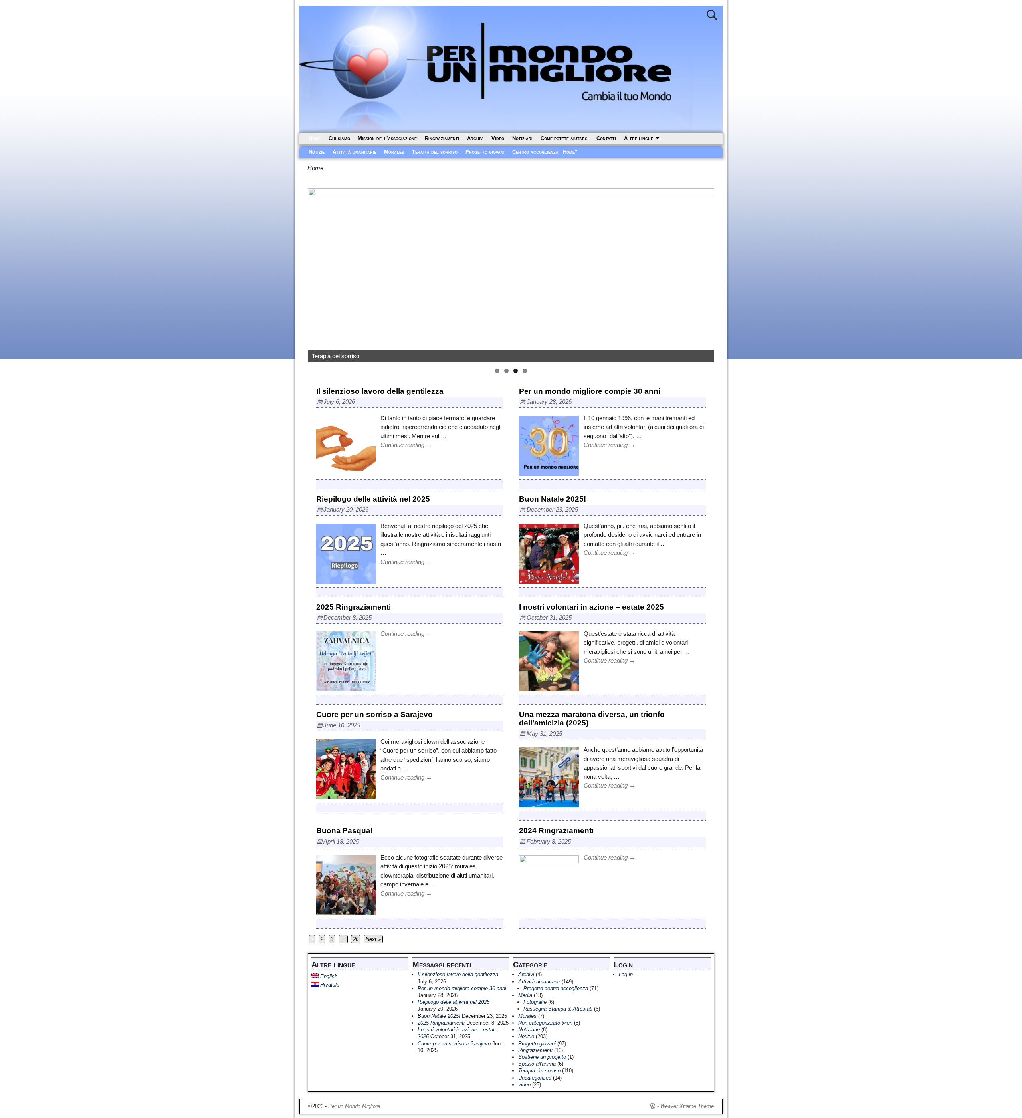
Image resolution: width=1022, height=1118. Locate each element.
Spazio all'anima (537, 1064)
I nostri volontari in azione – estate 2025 (591, 607)
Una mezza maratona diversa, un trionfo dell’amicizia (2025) (592, 718)
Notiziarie (529, 1030)
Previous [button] (318, 273)
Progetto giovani (485, 152)
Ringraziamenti (442, 138)
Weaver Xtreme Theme (687, 1106)
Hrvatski (329, 985)
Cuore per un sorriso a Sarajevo (374, 714)
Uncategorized (534, 1078)
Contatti (606, 138)
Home (315, 138)
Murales (394, 152)
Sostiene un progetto (542, 1057)
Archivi (475, 138)
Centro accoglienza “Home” (545, 152)
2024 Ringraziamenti (556, 830)
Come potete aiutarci (565, 138)
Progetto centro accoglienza (555, 988)
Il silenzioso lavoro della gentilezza (380, 391)
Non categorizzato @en (545, 1023)
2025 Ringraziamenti (353, 607)
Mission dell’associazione (387, 138)
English (328, 976)
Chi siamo (339, 138)
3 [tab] (515, 371)
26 (355, 939)
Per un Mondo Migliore (354, 1106)
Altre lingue (638, 138)
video (524, 1085)
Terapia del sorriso (435, 152)
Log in (626, 974)
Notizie (317, 152)
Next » (373, 939)
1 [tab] (497, 371)
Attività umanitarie (354, 152)
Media (525, 995)
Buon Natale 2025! (552, 499)
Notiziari (522, 138)
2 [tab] (506, 371)
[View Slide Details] (511, 275)
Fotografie (535, 1002)
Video (497, 138)
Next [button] (704, 273)
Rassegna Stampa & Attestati (557, 1009)
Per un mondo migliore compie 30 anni (589, 391)
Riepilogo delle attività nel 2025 (373, 499)
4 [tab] (525, 371)
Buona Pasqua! (344, 830)
